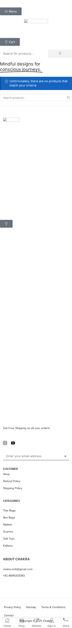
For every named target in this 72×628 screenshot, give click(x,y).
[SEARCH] (68, 97)
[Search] (60, 54)
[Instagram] (5, 443)
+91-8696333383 (14, 575)
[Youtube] (13, 443)
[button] (11, 11)
